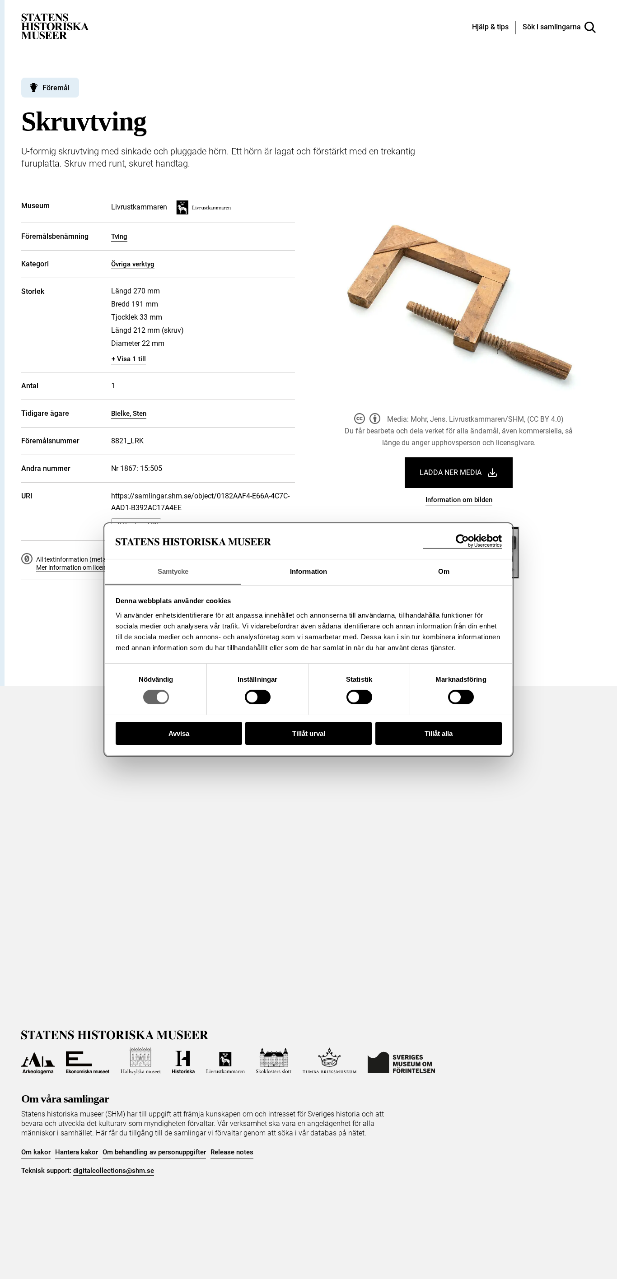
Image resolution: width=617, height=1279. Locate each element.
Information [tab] (308, 571)
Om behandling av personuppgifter (154, 1152)
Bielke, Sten (128, 413)
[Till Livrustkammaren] (225, 1060)
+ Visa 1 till (129, 359)
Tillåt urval (308, 733)
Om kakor (36, 1152)
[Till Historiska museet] (183, 1060)
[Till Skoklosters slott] (273, 1060)
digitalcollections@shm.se (113, 1171)
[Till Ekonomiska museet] (87, 1060)
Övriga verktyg (132, 264)
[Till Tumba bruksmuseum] (330, 1060)
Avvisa (178, 733)
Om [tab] (443, 571)
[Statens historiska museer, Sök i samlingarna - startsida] (55, 26)
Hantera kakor (76, 1152)
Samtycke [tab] (173, 571)
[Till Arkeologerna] (38, 1060)
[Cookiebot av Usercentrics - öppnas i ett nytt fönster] (462, 541)
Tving (119, 237)
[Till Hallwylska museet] (141, 1060)
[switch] (258, 697)
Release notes (231, 1152)
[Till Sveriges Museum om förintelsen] (401, 1060)
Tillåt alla (439, 733)
